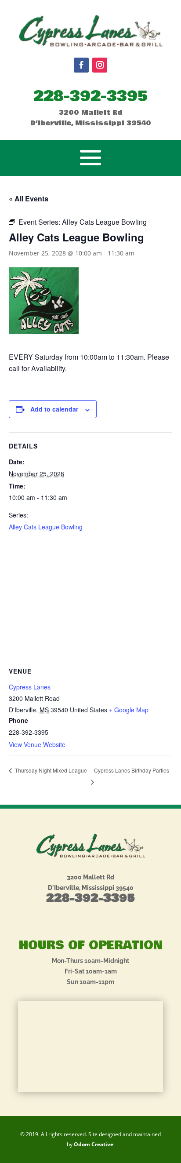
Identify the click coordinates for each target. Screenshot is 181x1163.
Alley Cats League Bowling (46, 526)
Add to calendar (54, 409)
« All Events (28, 198)
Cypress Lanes (30, 686)
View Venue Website (37, 744)
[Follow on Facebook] (81, 65)
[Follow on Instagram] (99, 65)
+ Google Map (128, 709)
